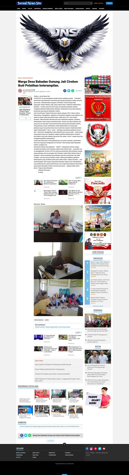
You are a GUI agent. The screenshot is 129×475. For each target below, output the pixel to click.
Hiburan (94, 8)
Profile (88, 8)
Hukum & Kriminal (48, 8)
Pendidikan (37, 8)
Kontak (88, 455)
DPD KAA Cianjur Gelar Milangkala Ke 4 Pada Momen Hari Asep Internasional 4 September (98, 382)
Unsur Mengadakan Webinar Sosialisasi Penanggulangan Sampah (96, 367)
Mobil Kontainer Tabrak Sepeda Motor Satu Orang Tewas (52, 327)
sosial (34, 457)
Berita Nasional (69, 8)
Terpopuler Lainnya (98, 306)
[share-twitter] (68, 90)
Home (18, 8)
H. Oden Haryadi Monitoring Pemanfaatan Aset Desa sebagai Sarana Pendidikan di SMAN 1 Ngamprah (100, 290)
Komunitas (52, 452)
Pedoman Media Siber (102, 452)
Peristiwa (35, 455)
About (87, 452)
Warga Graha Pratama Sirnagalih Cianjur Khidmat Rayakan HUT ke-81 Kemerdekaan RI (99, 299)
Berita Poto (36, 452)
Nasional (101, 8)
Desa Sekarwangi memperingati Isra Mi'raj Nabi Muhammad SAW (97, 330)
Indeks (24, 8)
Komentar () (79, 90)
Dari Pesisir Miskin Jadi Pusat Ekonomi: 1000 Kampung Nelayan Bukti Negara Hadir (100, 281)
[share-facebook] (64, 90)
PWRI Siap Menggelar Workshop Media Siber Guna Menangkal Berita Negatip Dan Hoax (97, 374)
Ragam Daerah (80, 8)
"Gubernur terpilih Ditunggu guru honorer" (97, 335)
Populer (109, 3)
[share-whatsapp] (72, 90)
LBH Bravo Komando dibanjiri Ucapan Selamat (96, 341)
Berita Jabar (58, 8)
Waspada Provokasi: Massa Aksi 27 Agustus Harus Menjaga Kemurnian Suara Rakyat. (99, 273)
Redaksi (92, 452)
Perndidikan (52, 455)
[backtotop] (64, 444)
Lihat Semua (50, 440)
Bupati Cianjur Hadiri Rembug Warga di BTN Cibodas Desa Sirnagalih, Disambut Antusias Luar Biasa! (100, 264)
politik (30, 8)
